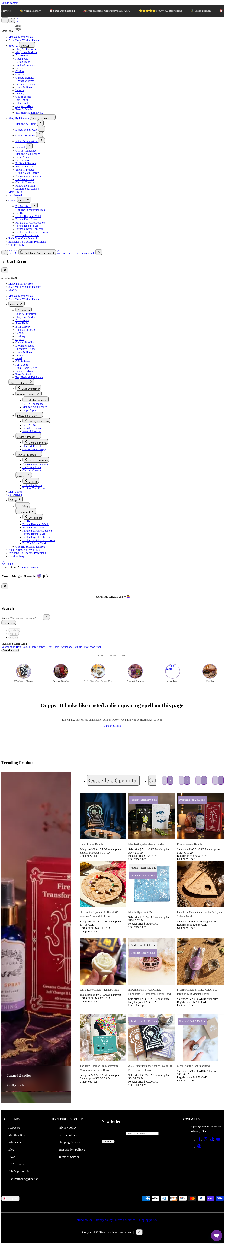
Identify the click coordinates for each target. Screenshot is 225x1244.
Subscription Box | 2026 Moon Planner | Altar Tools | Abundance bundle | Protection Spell (51, 646)
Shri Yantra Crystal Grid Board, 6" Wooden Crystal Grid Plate (99, 914)
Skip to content (9, 2)
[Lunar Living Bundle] (103, 816)
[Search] (11, 20)
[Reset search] (46, 617)
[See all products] (36, 967)
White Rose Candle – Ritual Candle (99, 989)
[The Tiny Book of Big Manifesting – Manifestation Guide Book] (103, 1037)
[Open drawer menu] (4, 20)
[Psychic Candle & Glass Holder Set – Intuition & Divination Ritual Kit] (200, 961)
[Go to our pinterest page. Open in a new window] (199, 1147)
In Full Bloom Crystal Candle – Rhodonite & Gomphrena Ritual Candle (150, 991)
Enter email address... (113, 1133)
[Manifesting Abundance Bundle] (151, 816)
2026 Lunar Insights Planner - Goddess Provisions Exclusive (150, 1068)
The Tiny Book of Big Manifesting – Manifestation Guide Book (100, 1068)
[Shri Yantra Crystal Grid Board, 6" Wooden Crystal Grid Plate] (103, 884)
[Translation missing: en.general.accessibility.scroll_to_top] (139, 1232)
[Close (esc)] (4, 270)
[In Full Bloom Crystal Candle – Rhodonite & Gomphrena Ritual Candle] (151, 961)
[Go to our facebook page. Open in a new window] (199, 1140)
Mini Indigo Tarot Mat (140, 912)
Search (5, 617)
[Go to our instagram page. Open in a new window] (206, 1140)
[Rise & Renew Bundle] (200, 816)
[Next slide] (170, 780)
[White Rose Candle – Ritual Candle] (103, 961)
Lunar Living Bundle (91, 844)
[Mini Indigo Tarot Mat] (151, 884)
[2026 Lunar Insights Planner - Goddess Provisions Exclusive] (151, 1037)
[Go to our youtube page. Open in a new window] (218, 1140)
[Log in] (15, 253)
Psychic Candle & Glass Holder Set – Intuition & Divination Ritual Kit (198, 991)
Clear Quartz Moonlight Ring (193, 1065)
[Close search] (98, 252)
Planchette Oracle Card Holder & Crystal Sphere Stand (200, 914)
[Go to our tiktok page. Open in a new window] (212, 1140)
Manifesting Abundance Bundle (146, 844)
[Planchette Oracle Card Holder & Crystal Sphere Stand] (200, 884)
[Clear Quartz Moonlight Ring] (200, 1037)
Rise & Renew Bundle (189, 844)
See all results (10, 650)
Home (101, 656)
